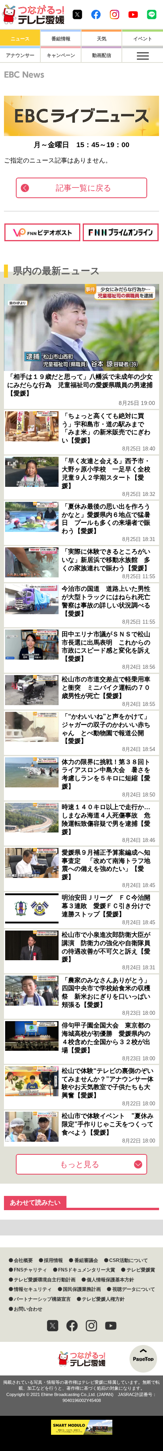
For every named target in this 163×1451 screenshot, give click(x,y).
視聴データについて (133, 1289)
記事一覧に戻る (83, 188)
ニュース (20, 38)
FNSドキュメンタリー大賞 (86, 1270)
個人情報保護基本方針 (110, 1280)
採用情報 (53, 1260)
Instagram (114, 14)
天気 (101, 38)
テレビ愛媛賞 (141, 1270)
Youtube (133, 14)
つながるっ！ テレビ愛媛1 (33, 14)
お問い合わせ (28, 1309)
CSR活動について (128, 1260)
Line (152, 14)
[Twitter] (53, 1326)
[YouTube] (111, 1326)
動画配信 (101, 55)
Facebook (96, 14)
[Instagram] (91, 1326)
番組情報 (60, 38)
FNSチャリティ (30, 1270)
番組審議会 (86, 1260)
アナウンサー (20, 55)
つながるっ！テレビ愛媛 (81, 1359)
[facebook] (72, 1326)
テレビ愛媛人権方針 (103, 1299)
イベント (142, 38)
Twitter (77, 14)
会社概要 (23, 1260)
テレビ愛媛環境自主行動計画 (45, 1280)
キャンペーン (61, 55)
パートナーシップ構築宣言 (42, 1299)
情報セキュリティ (33, 1289)
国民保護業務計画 (82, 1289)
